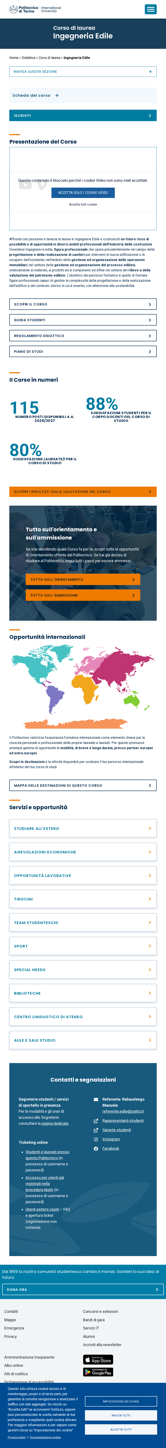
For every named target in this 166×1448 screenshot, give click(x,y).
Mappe (10, 1320)
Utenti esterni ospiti (42, 1209)
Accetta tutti (120, 1429)
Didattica (28, 58)
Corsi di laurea (49, 58)
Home (13, 58)
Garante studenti (116, 1130)
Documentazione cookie (45, 1437)
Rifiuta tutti (121, 1415)
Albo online (13, 1365)
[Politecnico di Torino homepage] (35, 9)
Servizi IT (91, 1328)
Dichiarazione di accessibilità (29, 1382)
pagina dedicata (55, 1123)
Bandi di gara (94, 1320)
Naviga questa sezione (35, 72)
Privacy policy (17, 1437)
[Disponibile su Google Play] (98, 1371)
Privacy (10, 1336)
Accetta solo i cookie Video (83, 193)
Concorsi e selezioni (100, 1311)
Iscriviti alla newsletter (102, 1344)
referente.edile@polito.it (123, 1111)
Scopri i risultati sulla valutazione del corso (62, 491)
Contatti (11, 1311)
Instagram (111, 1139)
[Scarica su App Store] (98, 1359)
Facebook (110, 1148)
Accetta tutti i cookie (83, 204)
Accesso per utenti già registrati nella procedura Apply (45, 1183)
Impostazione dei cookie (121, 1401)
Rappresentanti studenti (123, 1120)
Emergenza (14, 1328)
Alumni (89, 1336)
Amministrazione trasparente (29, 1357)
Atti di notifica (16, 1374)
